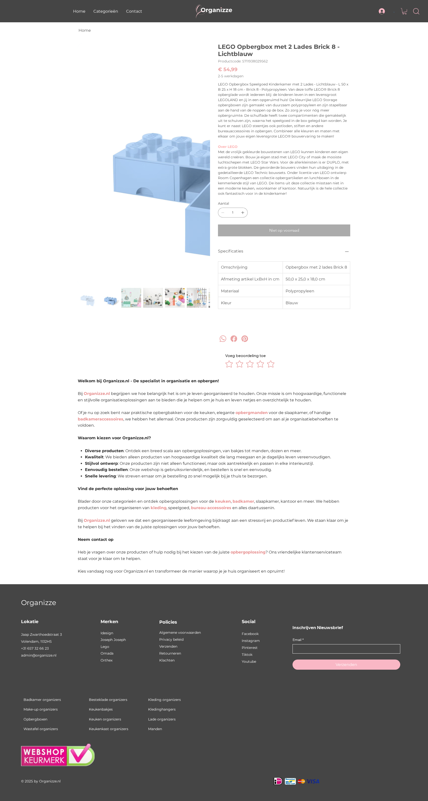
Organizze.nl (97, 393)
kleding (158, 507)
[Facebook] (234, 343)
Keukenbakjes (101, 709)
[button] (106, 11)
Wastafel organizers (41, 729)
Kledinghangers (162, 709)
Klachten (167, 660)
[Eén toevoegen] (243, 213)
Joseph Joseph (113, 639)
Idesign (107, 633)
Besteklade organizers (108, 699)
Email (298, 639)
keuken (223, 501)
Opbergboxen (35, 719)
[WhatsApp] (223, 343)
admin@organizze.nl (38, 655)
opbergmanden (252, 412)
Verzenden (168, 646)
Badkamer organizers (42, 699)
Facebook (250, 634)
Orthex (106, 660)
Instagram (251, 640)
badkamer (243, 501)
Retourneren (170, 653)
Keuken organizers (105, 719)
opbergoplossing (248, 552)
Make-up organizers (41, 709)
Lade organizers (162, 719)
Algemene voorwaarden (180, 632)
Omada (107, 653)
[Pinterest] (245, 343)
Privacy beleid (171, 639)
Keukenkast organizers (108, 729)
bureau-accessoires (211, 507)
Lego (105, 646)
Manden (155, 729)
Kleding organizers (164, 699)
